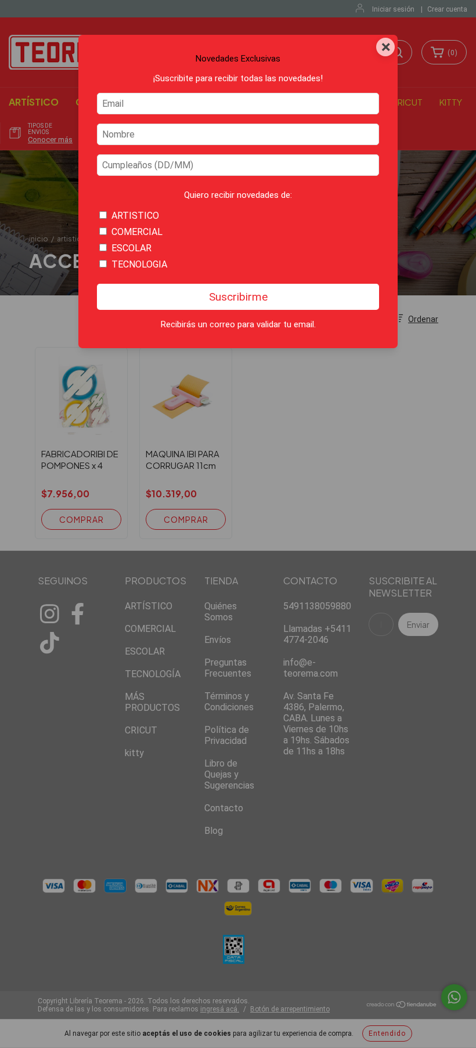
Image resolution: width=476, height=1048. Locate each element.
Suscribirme (238, 296)
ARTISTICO (135, 215)
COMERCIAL (137, 231)
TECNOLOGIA (139, 264)
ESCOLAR (131, 248)
